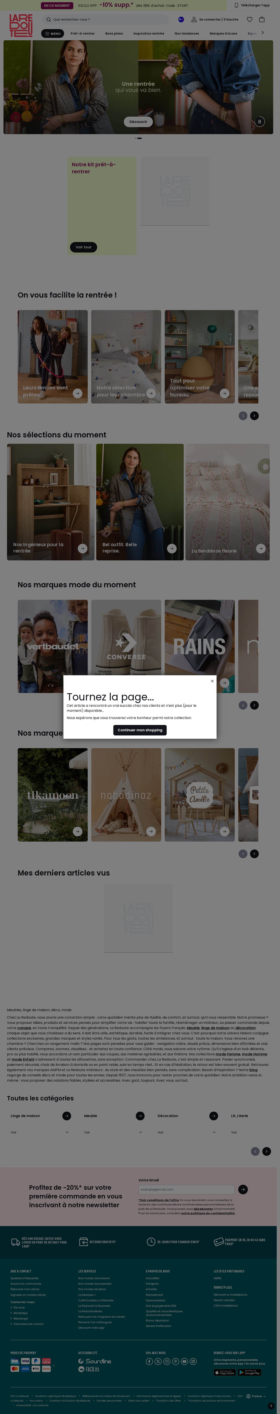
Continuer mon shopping (140, 730)
